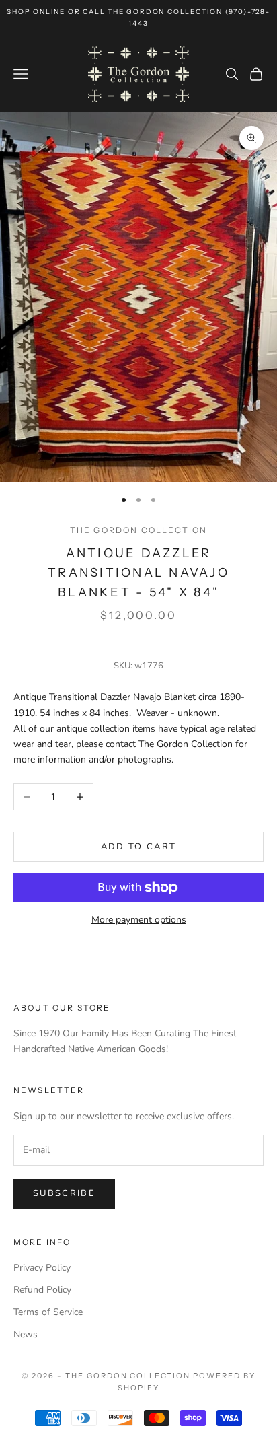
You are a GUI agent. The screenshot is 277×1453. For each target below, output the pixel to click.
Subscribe (64, 1193)
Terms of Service (48, 1312)
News (25, 1334)
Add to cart (139, 847)
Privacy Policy (42, 1267)
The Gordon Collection (138, 530)
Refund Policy (42, 1289)
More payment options (138, 919)
